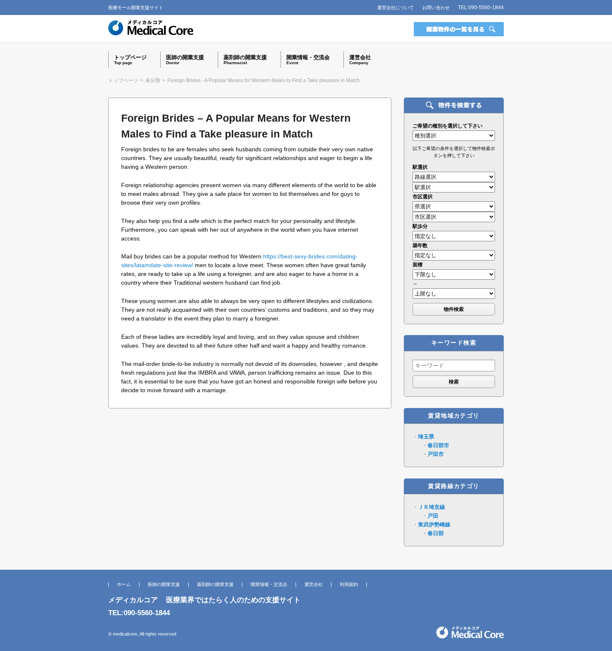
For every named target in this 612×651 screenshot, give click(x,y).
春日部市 (438, 445)
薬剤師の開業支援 (215, 584)
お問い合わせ (436, 7)
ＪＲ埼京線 (431, 507)
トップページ (123, 80)
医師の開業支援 (164, 584)
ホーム (124, 584)
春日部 (436, 533)
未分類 (152, 80)
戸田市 (436, 454)
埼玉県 (426, 436)
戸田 (433, 516)
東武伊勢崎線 (434, 524)
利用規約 (349, 584)
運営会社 (313, 584)
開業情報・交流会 (269, 584)
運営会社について (395, 7)
